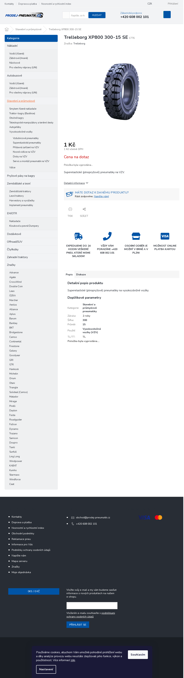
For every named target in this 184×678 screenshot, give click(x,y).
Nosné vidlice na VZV (24, 152)
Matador (13, 396)
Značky (11, 265)
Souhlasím (138, 655)
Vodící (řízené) (16, 53)
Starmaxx (14, 474)
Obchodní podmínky (23, 533)
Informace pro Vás (22, 544)
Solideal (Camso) (18, 392)
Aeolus (13, 304)
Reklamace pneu (21, 539)
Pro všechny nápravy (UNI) (23, 67)
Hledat (97, 15)
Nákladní (12, 46)
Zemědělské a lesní (18, 183)
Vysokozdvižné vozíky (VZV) (92, 330)
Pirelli (12, 406)
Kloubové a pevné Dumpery (24, 226)
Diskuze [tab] (81, 274)
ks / (34, 591)
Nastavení (46, 669)
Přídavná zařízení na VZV (26, 147)
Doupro (13, 442)
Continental (15, 341)
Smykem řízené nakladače (22, 108)
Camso (13, 337)
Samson (13, 438)
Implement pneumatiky (21, 205)
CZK (150, 3)
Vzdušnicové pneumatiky (26, 138)
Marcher (13, 300)
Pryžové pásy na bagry (21, 176)
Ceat (11, 484)
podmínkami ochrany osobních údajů (90, 614)
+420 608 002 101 (86, 524)
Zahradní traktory (17, 257)
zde (73, 660)
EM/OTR (12, 213)
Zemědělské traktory (20, 191)
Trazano (13, 433)
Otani (12, 383)
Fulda (12, 415)
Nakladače (14, 221)
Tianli (12, 447)
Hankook (14, 369)
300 (85, 320)
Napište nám (19, 555)
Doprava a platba (27, 4)
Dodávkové (14, 234)
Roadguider (15, 419)
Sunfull (13, 451)
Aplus (12, 314)
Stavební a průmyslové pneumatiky (90, 308)
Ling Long (14, 456)
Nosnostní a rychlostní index (56, 4)
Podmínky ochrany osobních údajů (31, 550)
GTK (11, 364)
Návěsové (14, 62)
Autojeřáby (15, 127)
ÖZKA (12, 295)
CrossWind (15, 282)
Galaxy (13, 350)
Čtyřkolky (13, 249)
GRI (11, 360)
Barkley (13, 323)
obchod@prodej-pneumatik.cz (93, 517)
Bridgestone (15, 332)
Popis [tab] (69, 274)
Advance (14, 272)
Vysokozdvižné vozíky (21, 131)
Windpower (15, 461)
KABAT (13, 465)
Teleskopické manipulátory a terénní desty (31, 122)
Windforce (14, 479)
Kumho (13, 470)
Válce (12, 167)
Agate (12, 277)
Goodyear (14, 355)
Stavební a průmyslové (21, 101)
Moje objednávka (21, 572)
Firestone (14, 346)
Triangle (13, 387)
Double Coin (16, 286)
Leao (12, 291)
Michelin (13, 373)
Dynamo (13, 429)
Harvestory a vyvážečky (21, 200)
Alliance (13, 309)
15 (84, 324)
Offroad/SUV (14, 242)
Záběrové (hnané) (18, 58)
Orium (12, 378)
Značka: (74, 43)
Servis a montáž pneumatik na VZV (31, 161)
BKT (11, 327)
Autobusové (14, 75)
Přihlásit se (77, 624)
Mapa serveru (19, 561)
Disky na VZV (20, 156)
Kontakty (9, 4)
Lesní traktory (16, 196)
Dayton (13, 410)
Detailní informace (74, 183)
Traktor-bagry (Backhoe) (22, 113)
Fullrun (13, 424)
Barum (12, 318)
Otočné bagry (16, 118)
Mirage (13, 401)
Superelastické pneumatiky (27, 142)
